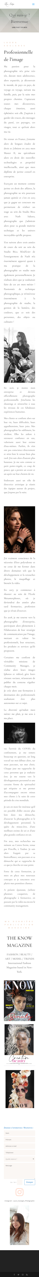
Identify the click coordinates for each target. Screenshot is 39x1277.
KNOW (24, 938)
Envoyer (29, 1182)
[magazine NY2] (19, 1109)
